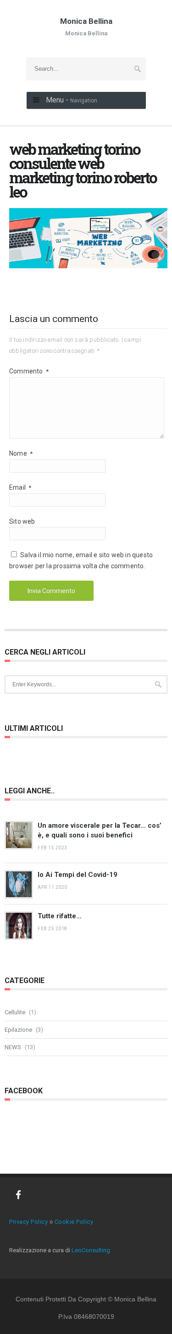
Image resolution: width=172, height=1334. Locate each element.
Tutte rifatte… (60, 916)
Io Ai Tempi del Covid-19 (77, 874)
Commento (29, 371)
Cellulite (15, 1012)
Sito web (22, 521)
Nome (21, 453)
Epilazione (18, 1029)
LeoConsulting (91, 1250)
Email (20, 487)
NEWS (13, 1047)
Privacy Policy (28, 1221)
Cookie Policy (74, 1221)
